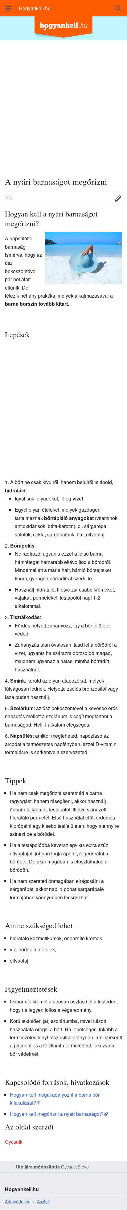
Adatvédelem (18, 1202)
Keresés (118, 8)
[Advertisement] (63, 104)
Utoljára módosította (38, 1167)
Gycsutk (14, 1141)
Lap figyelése (99, 198)
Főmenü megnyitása (8, 8)
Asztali (43, 1202)
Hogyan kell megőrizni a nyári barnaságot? (57, 1113)
